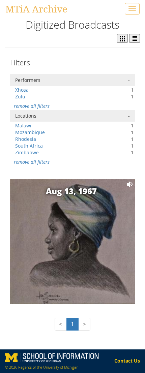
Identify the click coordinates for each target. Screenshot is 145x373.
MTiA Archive (36, 8)
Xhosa (22, 90)
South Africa (29, 146)
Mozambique (30, 132)
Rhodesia (25, 139)
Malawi (23, 125)
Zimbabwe (27, 152)
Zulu (20, 96)
